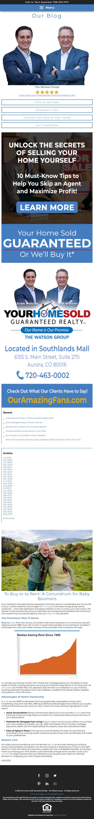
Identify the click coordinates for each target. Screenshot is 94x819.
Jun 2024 (7, 462)
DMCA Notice (58, 794)
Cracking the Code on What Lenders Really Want (30, 418)
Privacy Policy (35, 794)
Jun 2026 (7, 460)
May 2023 (7, 493)
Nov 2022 (7, 507)
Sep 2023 (7, 483)
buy (52, 744)
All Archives (8, 518)
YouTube (55, 784)
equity (77, 713)
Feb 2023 (7, 500)
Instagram (47, 776)
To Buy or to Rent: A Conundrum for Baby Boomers (47, 596)
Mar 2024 (7, 469)
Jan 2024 (7, 474)
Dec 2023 (7, 476)
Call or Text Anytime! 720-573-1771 (47, 2)
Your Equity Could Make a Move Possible (25, 435)
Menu (49, 7)
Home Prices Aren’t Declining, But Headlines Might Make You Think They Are (43, 440)
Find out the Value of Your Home (47, 117)
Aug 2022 (7, 514)
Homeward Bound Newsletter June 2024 (26, 431)
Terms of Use (47, 794)
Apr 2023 (7, 495)
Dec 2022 (7, 504)
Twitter (55, 776)
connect (5, 754)
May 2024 (8, 465)
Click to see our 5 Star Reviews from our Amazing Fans (47, 95)
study (6, 701)
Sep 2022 (7, 511)
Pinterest (39, 784)
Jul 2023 (7, 488)
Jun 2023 (7, 490)
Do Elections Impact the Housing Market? (26, 427)
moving (46, 606)
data (13, 622)
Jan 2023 (7, 502)
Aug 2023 (7, 486)
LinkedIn (47, 784)
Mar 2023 (7, 497)
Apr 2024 (7, 467)
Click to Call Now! (47, 102)
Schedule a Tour (47, 109)
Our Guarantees (47, 125)
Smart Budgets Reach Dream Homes (24, 422)
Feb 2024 (7, 472)
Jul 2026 (7, 458)
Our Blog (47, 15)
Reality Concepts (59, 815)
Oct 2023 (7, 481)
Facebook (39, 776)
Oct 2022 (7, 509)
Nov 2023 (7, 479)
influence (51, 613)
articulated (6, 687)
